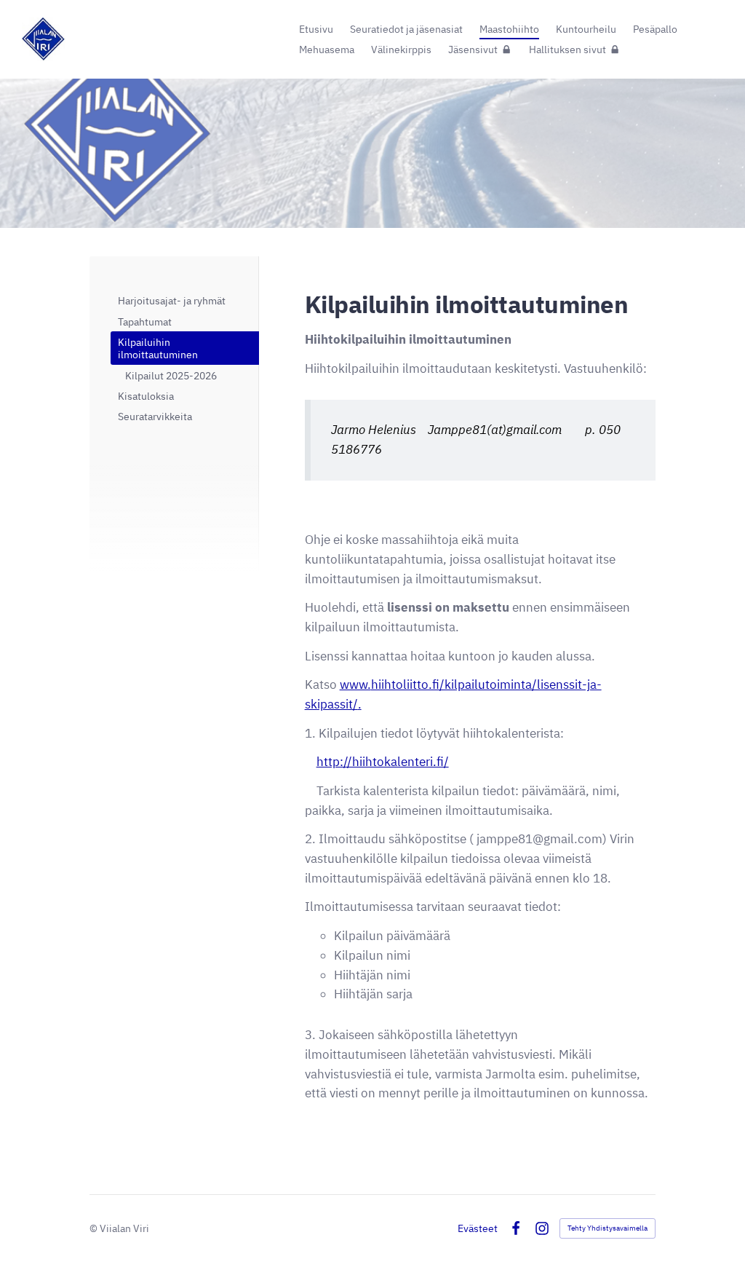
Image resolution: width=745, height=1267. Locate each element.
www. (355, 684)
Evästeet (478, 1228)
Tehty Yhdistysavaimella (607, 1228)
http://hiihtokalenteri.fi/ (382, 762)
